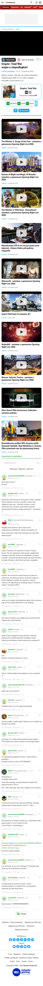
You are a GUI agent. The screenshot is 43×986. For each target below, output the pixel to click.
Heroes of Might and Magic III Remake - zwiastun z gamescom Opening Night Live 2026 (21, 168)
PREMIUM (5, 7)
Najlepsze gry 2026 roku (33, 922)
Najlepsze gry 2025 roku (16, 926)
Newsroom (15, 7)
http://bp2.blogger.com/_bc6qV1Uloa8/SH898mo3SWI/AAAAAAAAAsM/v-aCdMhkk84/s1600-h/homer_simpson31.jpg (21, 845)
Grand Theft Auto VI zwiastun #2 (21, 305)
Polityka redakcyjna (28, 954)
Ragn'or (10, 520)
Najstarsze (21, 469)
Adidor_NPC (12, 667)
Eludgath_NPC (13, 493)
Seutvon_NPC (12, 612)
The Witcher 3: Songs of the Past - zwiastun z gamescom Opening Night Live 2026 (21, 133)
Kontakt (24, 961)
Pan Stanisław (13, 877)
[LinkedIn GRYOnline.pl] (28, 939)
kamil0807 (11, 544)
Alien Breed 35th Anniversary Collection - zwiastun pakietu (21, 402)
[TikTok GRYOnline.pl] (21, 939)
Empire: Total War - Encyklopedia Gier (21, 91)
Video (18, 29)
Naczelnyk (11, 594)
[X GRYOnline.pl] (17, 939)
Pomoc (30, 961)
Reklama (36, 958)
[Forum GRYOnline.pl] (32, 939)
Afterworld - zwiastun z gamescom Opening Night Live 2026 (21, 273)
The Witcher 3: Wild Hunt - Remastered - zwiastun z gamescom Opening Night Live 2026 (21, 203)
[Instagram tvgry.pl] (21, 946)
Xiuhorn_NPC (12, 751)
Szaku (10, 715)
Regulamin (17, 954)
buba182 (11, 700)
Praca (18, 961)
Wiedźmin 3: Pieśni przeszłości (12, 922)
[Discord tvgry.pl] (25, 946)
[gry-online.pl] (10, 2)
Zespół (12, 961)
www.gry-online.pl (8, 29)
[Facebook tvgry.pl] (28, 946)
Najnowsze (13, 469)
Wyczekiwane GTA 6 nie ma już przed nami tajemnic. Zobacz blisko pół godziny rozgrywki (21, 239)
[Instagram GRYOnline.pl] (14, 939)
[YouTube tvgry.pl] (14, 946)
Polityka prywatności (11, 958)
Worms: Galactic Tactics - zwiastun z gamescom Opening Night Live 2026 (21, 369)
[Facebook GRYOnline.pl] (10, 939)
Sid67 (10, 797)
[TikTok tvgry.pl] (17, 946)
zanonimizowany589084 (16, 814)
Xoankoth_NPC (13, 834)
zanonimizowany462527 (16, 860)
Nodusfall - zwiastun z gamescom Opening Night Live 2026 (21, 336)
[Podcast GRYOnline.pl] (25, 939)
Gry (21, 7)
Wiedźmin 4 (31, 926)
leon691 (10, 629)
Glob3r (10, 771)
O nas (10, 954)
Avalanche (11, 649)
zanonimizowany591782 (16, 685)
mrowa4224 (12, 898)
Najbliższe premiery (21, 930)
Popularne (29, 469)
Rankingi (27, 7)
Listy (34, 7)
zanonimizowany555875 (16, 476)
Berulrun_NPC (13, 733)
